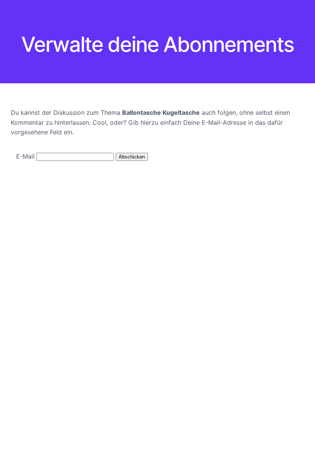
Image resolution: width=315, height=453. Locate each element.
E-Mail (25, 156)
